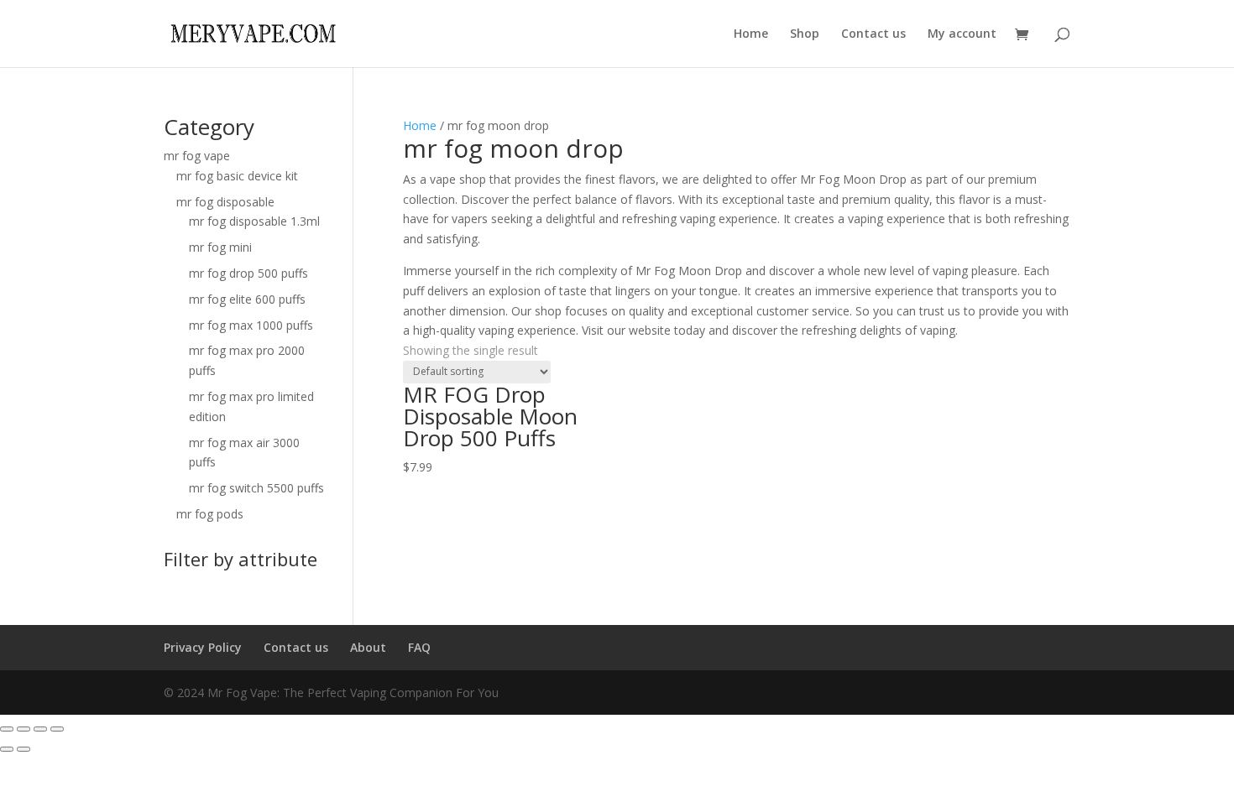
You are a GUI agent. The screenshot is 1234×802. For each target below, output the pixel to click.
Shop (804, 34)
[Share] (23, 729)
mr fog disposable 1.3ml (254, 221)
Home (751, 34)
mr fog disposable (225, 202)
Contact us (873, 34)
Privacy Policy (203, 647)
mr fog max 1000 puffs (251, 325)
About (368, 647)
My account (962, 34)
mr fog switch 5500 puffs (256, 488)
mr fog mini (220, 247)
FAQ (419, 647)
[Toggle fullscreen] (40, 729)
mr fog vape (197, 156)
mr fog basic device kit (237, 176)
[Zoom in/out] (57, 729)
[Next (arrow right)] (23, 749)
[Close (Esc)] (6, 729)
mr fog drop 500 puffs (248, 273)
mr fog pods (209, 514)
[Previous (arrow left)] (6, 749)
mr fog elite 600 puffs (247, 299)
